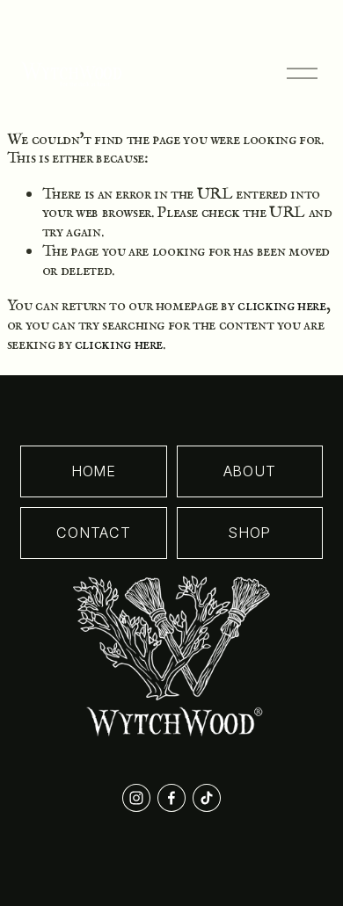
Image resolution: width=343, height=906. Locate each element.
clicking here (281, 305)
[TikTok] (207, 798)
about (249, 471)
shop (249, 532)
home (93, 471)
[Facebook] (171, 798)
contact (93, 532)
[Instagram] (136, 798)
